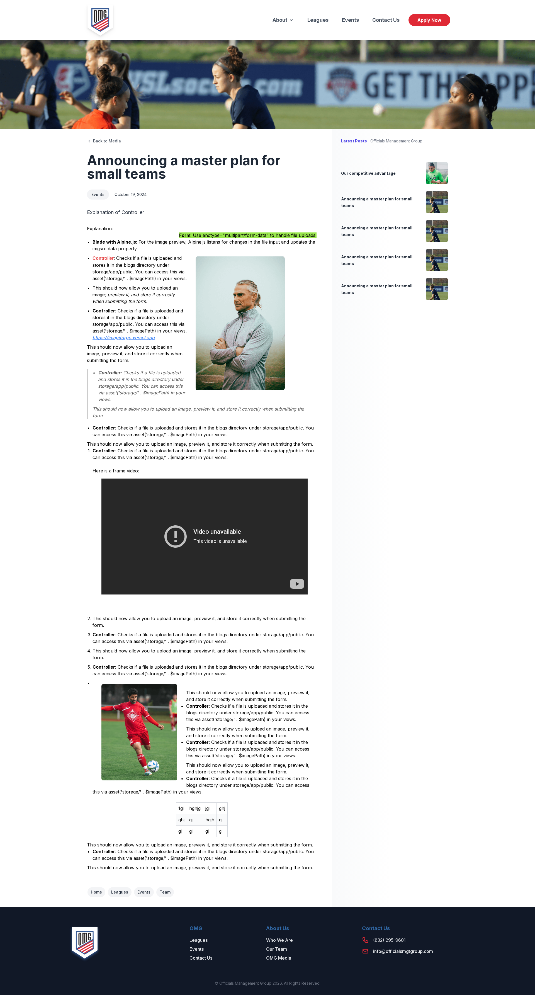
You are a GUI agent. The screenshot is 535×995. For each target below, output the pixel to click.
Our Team (276, 949)
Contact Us (386, 20)
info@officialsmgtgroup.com (403, 951)
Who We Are (279, 940)
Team (165, 892)
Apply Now (429, 20)
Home (96, 892)
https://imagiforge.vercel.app (124, 337)
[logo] (100, 20)
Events (350, 20)
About (280, 20)
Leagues (318, 20)
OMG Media (278, 958)
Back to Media (107, 141)
